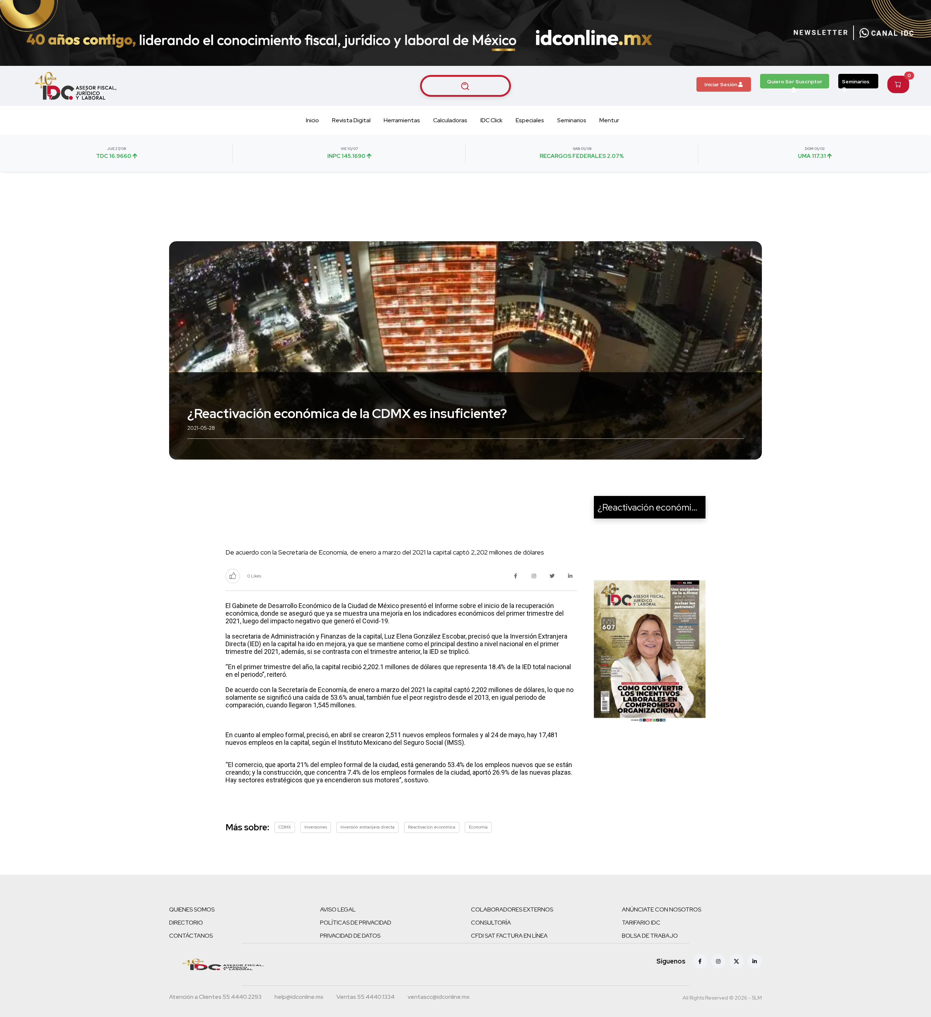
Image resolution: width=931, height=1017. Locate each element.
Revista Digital (351, 120)
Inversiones (315, 827)
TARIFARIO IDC (641, 922)
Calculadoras (450, 120)
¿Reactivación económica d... (657, 507)
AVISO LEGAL (338, 909)
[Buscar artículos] (465, 86)
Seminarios (856, 81)
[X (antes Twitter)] (736, 961)
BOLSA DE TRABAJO (650, 935)
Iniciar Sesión (721, 84)
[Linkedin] (754, 961)
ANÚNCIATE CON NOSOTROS (661, 909)
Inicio (312, 120)
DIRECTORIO (186, 922)
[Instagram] (718, 961)
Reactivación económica (431, 827)
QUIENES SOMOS (192, 909)
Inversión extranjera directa (367, 827)
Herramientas (402, 120)
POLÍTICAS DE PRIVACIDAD (355, 922)
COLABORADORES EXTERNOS (512, 909)
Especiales (530, 120)
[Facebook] (700, 961)
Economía (478, 827)
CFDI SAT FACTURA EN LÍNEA (509, 935)
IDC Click (491, 120)
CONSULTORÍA (491, 922)
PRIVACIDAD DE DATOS (350, 935)
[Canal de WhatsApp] (886, 33)
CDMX (285, 827)
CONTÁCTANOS (191, 935)
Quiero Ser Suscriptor (794, 81)
